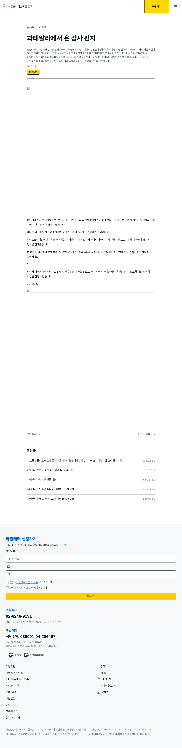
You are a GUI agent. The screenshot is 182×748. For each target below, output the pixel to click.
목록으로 (36, 434)
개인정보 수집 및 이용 (27, 582)
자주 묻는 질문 (13, 685)
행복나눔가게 (13, 717)
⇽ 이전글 (139, 434)
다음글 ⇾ (150, 434)
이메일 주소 (12, 551)
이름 (8, 566)
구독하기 (91, 596)
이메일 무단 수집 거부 (17, 679)
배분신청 (10, 698)
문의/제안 (11, 692)
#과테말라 (33, 72)
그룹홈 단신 (12, 711)
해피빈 (103, 672)
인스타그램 (107, 679)
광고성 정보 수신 (24, 587)
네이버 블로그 (107, 685)
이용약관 (10, 666)
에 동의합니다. (31, 582)
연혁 (8, 705)
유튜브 (105, 692)
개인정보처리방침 (15, 672)
